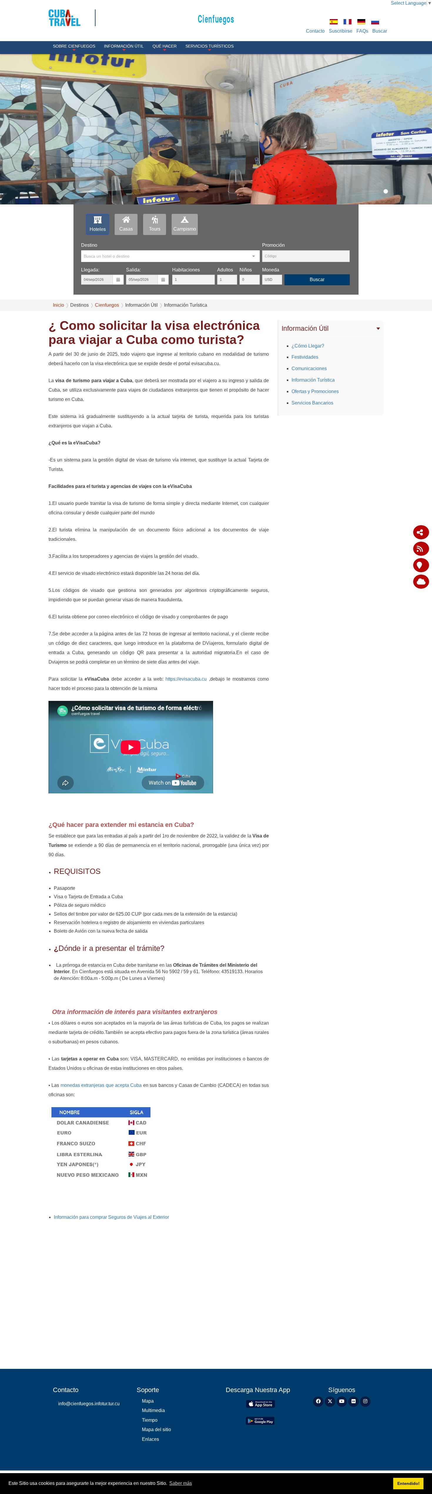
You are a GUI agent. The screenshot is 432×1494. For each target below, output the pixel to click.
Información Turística (313, 379)
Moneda (270, 269)
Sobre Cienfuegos (74, 46)
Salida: (133, 269)
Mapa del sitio (156, 1429)
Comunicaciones (309, 368)
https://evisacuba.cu (186, 679)
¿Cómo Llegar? (308, 345)
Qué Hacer (165, 46)
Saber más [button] (180, 1483)
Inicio (58, 305)
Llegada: (90, 269)
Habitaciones (186, 269)
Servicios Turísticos (209, 46)
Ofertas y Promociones (315, 391)
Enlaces (150, 1439)
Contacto (315, 30)
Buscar (379, 30)
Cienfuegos (216, 18)
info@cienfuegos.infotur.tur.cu (89, 1403)
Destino (89, 245)
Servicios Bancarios (312, 402)
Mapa (148, 1401)
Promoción (273, 245)
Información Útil (124, 46)
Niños (246, 269)
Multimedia (153, 1410)
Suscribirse (340, 30)
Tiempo (150, 1420)
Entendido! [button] (408, 1483)
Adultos (225, 269)
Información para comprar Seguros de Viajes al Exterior (111, 1217)
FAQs (362, 30)
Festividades (305, 357)
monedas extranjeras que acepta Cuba (100, 1085)
